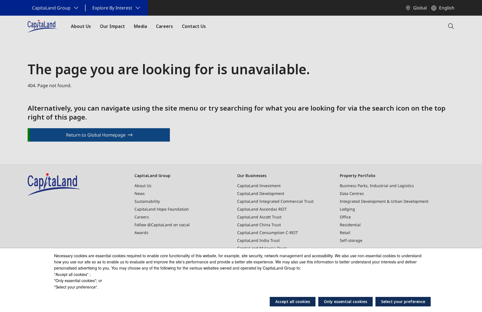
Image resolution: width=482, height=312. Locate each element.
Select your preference (403, 301)
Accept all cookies (292, 301)
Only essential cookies (345, 301)
